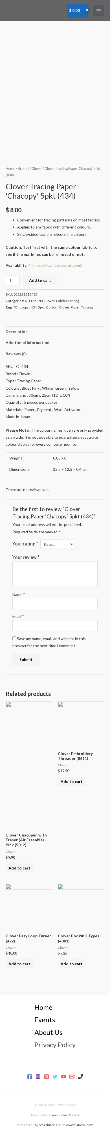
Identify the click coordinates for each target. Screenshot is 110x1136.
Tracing (87, 307)
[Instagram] (38, 1076)
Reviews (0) (16, 353)
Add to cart (40, 280)
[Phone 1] (80, 1076)
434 (34, 307)
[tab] (55, 331)
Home (10, 169)
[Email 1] (71, 1076)
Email (18, 616)
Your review (25, 557)
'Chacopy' (21, 307)
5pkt (41, 307)
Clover (37, 169)
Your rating (25, 543)
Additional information (27, 342)
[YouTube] (63, 1076)
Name (18, 594)
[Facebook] (29, 1076)
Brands (23, 169)
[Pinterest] (46, 1076)
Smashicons (48, 1125)
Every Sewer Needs (64, 1115)
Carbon (52, 307)
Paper (75, 307)
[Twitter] (55, 1076)
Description (17, 331)
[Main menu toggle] (98, 10)
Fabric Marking (67, 301)
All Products (34, 301)
